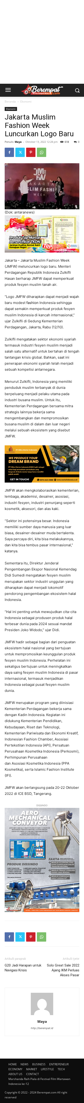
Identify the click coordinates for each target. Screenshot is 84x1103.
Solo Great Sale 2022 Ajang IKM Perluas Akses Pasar (63, 970)
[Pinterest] (30, 152)
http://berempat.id (42, 1028)
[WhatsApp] (41, 152)
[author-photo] (42, 1015)
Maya (18, 141)
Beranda (10, 101)
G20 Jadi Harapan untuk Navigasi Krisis (23, 967)
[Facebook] (9, 152)
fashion (32, 302)
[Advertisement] (42, 42)
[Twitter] (20, 152)
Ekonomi (26, 101)
